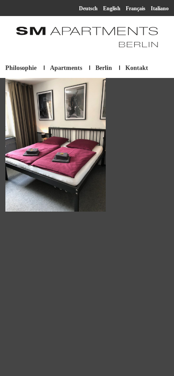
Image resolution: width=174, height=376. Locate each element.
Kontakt (136, 68)
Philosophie (21, 68)
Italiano (160, 8)
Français (135, 8)
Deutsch (88, 8)
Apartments (66, 68)
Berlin (103, 68)
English (111, 8)
